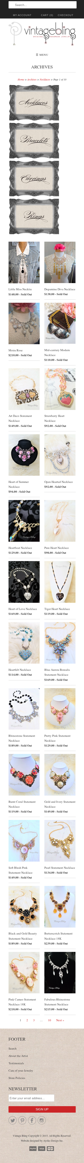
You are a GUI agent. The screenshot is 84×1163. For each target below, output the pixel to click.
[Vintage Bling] (42, 34)
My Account (22, 15)
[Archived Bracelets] (35, 158)
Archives (42, 67)
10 (49, 1020)
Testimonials (16, 1063)
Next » (60, 1020)
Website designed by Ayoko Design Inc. (42, 1140)
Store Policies (17, 1078)
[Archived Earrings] (35, 196)
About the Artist (18, 1056)
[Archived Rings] (34, 234)
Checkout (65, 15)
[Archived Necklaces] (35, 120)
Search (13, 1048)
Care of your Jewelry (21, 1070)
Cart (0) (47, 15)
